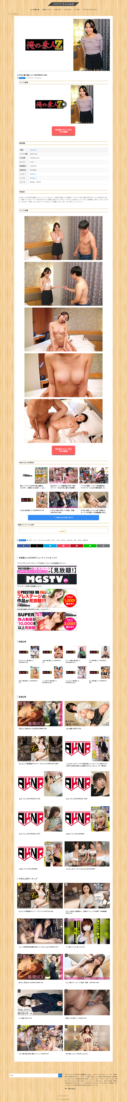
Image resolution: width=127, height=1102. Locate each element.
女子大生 (63, 540)
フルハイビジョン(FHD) (44, 540)
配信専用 (85, 540)
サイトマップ (63, 1096)
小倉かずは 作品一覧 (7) (64, 517)
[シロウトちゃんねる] (63, 4)
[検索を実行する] (60, 1075)
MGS (30, 540)
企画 (58, 540)
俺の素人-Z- (22, 78)
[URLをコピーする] (103, 545)
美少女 (79, 540)
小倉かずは (33, 150)
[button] (23, 545)
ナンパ (34, 540)
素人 (75, 540)
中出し (53, 540)
